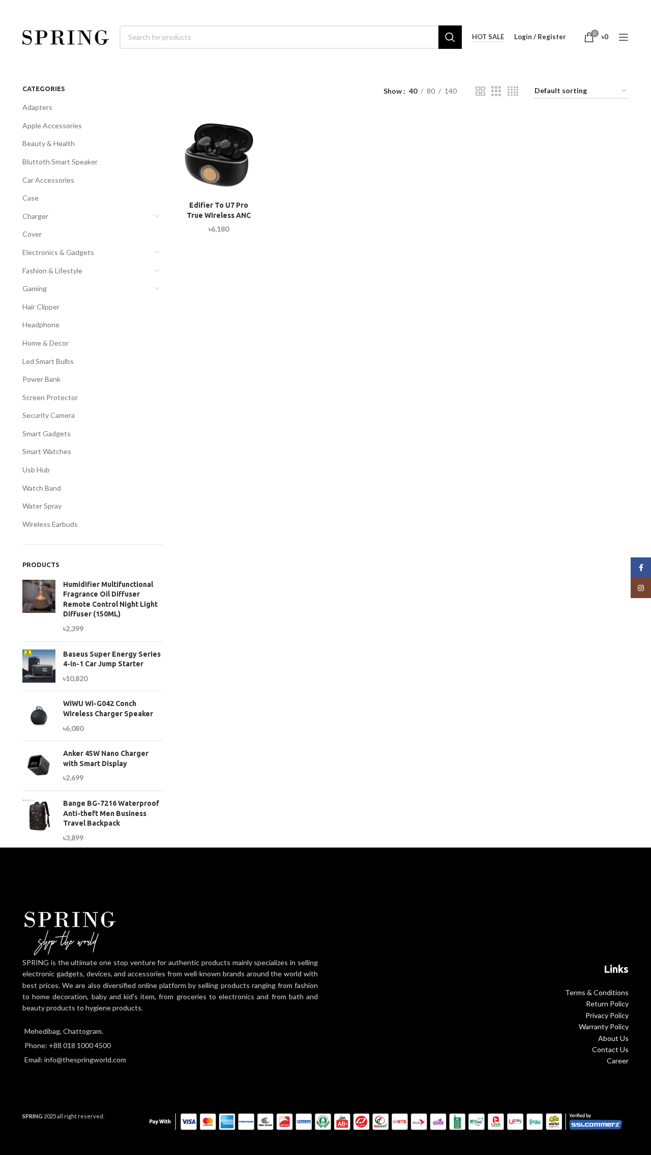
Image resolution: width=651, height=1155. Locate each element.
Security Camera (48, 415)
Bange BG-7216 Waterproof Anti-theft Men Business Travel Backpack (111, 813)
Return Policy (607, 1003)
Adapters (37, 107)
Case (30, 197)
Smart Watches (46, 451)
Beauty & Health (48, 143)
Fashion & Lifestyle (52, 270)
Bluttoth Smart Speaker (60, 161)
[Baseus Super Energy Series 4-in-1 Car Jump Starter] (38, 667)
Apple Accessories (52, 125)
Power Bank (41, 379)
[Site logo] (65, 36)
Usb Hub (36, 469)
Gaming (34, 288)
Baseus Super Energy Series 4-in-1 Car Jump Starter (112, 659)
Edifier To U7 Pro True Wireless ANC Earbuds (219, 215)
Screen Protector (50, 397)
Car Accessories (48, 180)
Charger (35, 216)
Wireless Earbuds (50, 524)
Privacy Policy (607, 1015)
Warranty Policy (604, 1026)
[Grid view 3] (496, 91)
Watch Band (41, 488)
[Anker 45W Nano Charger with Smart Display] (38, 766)
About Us (613, 1038)
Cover (32, 234)
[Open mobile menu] (623, 37)
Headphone (41, 324)
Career (618, 1060)
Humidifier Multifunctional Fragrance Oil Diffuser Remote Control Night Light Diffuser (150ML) (110, 599)
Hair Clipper (41, 306)
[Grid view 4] (513, 91)
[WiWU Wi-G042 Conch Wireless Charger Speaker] (38, 716)
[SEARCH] (450, 37)
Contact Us (610, 1049)
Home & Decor (45, 343)
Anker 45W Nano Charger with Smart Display (106, 758)
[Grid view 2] (480, 91)
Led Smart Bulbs (48, 361)
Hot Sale (488, 37)
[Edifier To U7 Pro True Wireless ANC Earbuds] (219, 155)
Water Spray (42, 505)
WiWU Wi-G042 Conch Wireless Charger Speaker (108, 708)
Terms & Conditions (597, 992)
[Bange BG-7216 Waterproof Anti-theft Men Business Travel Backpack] (38, 820)
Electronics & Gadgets (58, 252)
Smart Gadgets (46, 433)
